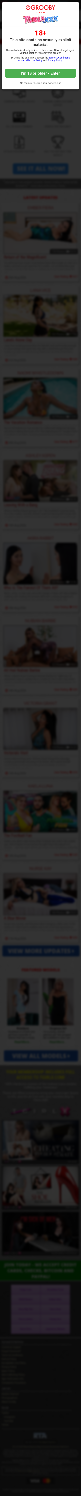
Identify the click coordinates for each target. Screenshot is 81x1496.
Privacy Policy (55, 60)
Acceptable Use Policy (30, 60)
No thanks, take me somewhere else (40, 83)
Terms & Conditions (59, 57)
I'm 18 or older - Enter (40, 73)
